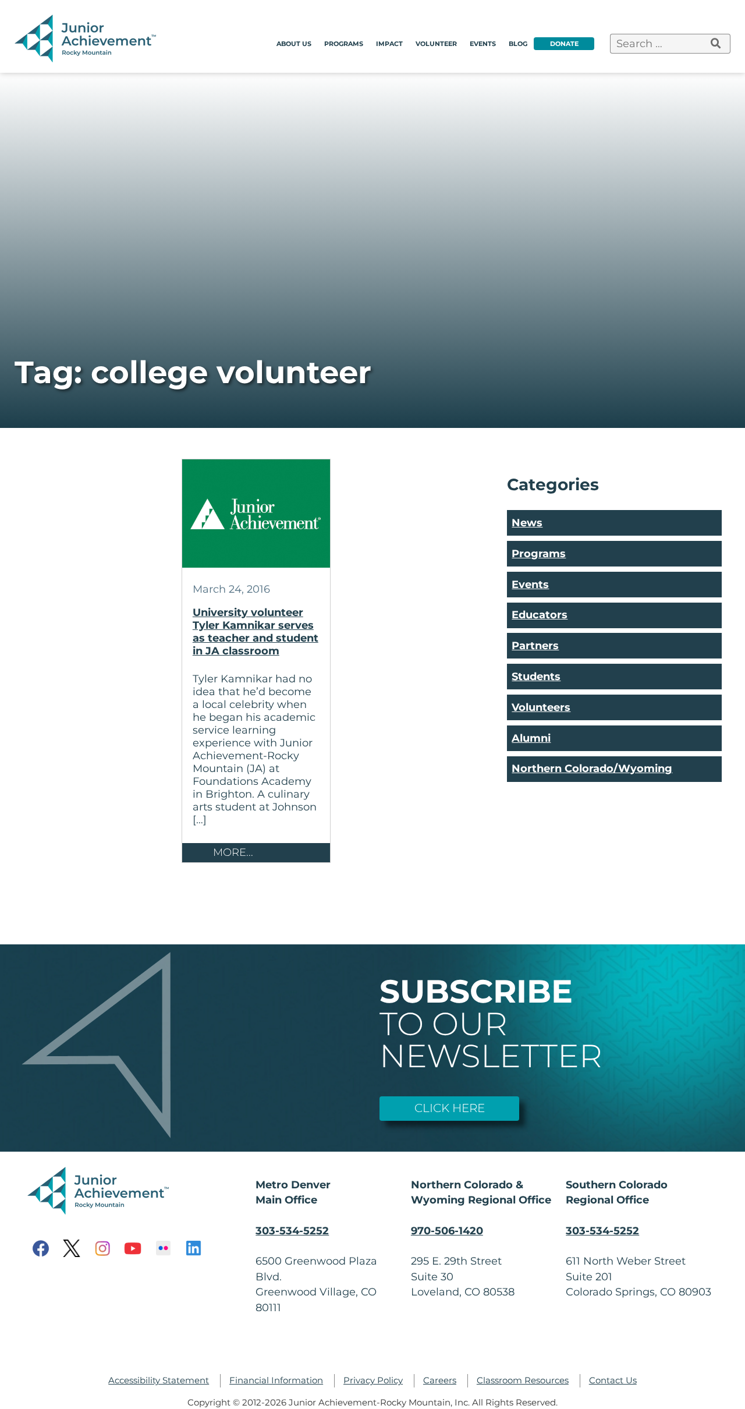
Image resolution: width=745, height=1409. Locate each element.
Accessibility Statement (158, 1380)
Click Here (449, 1108)
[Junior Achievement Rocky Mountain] (87, 58)
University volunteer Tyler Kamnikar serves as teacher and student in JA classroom (255, 631)
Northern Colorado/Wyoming (592, 768)
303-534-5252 (292, 1230)
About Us (293, 44)
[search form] (716, 44)
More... (233, 852)
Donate (564, 44)
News (527, 522)
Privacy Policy (373, 1380)
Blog (518, 44)
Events (483, 44)
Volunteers (541, 707)
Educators (539, 614)
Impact (389, 44)
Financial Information (276, 1380)
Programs (343, 44)
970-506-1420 (447, 1230)
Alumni (531, 738)
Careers (439, 1380)
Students (536, 676)
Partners (535, 645)
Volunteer (436, 44)
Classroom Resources (523, 1380)
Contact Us (613, 1380)
